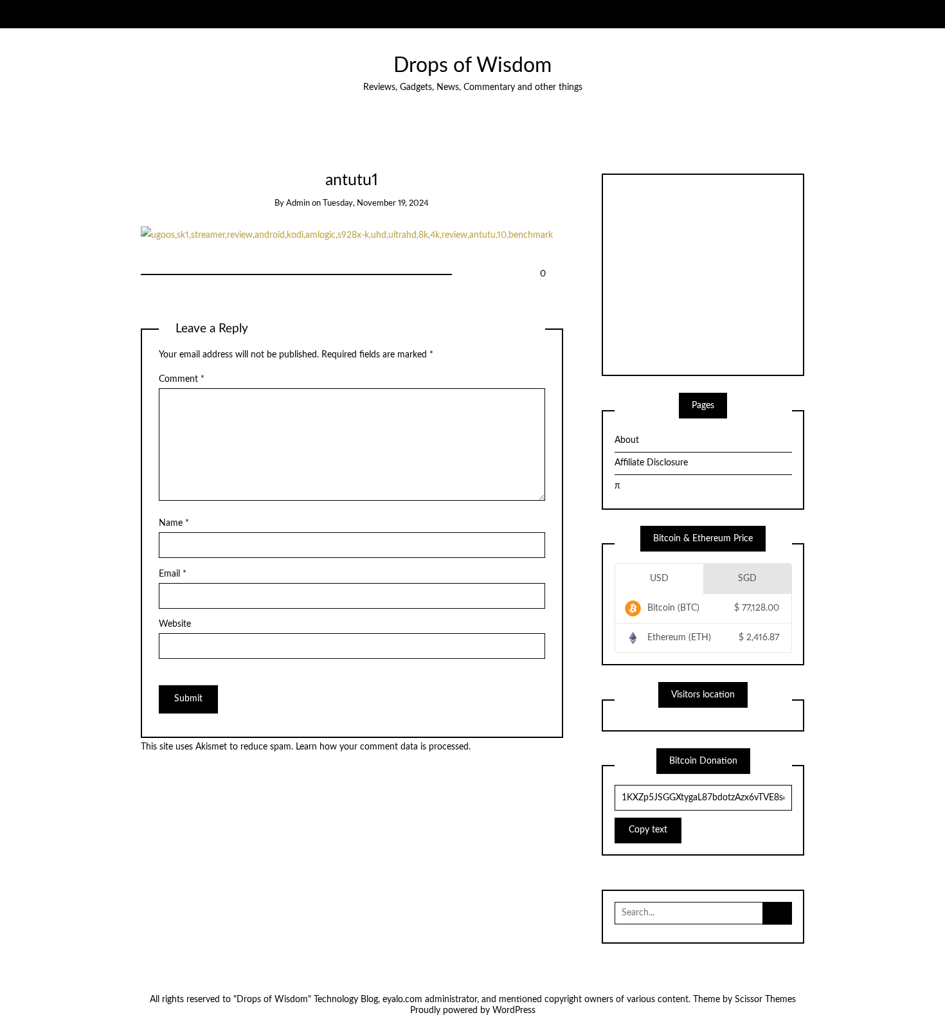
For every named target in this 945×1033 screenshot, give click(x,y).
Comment (181, 379)
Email (172, 574)
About (627, 440)
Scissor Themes (765, 999)
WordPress (514, 1010)
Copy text (648, 829)
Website (175, 624)
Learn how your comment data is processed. (383, 746)
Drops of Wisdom (472, 66)
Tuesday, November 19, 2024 (376, 203)
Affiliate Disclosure (651, 462)
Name (174, 523)
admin (298, 203)
